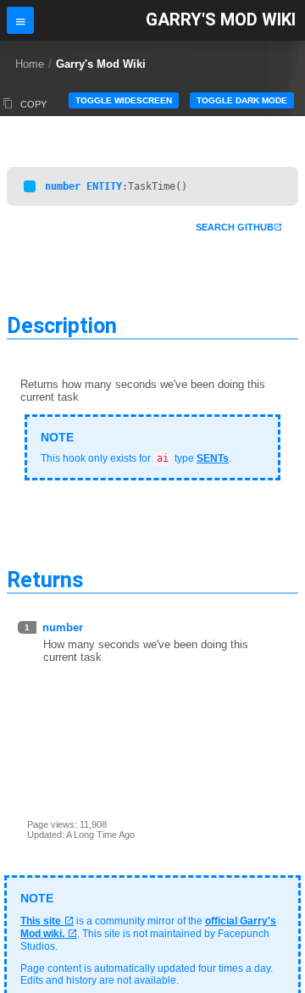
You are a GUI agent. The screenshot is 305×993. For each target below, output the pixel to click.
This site (40, 921)
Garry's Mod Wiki (221, 20)
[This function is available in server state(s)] (30, 186)
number (62, 186)
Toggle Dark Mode (242, 100)
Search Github (235, 227)
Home (29, 64)
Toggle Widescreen (123, 100)
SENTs (213, 458)
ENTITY (104, 186)
